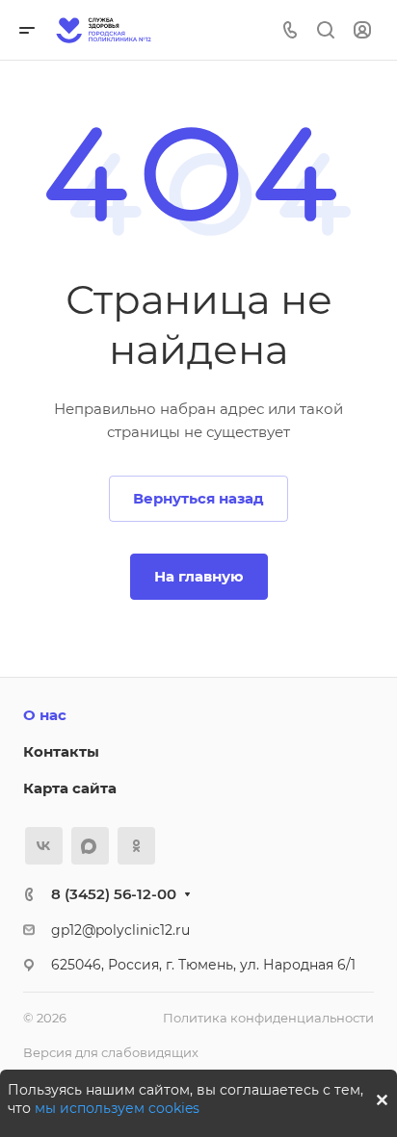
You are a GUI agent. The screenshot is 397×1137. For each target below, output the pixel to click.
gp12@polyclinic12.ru (120, 930)
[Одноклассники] (136, 846)
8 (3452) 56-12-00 (113, 894)
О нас (44, 715)
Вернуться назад (198, 498)
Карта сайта (70, 788)
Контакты (61, 751)
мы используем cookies (117, 1108)
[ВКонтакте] (44, 846)
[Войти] (362, 30)
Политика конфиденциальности (268, 1017)
